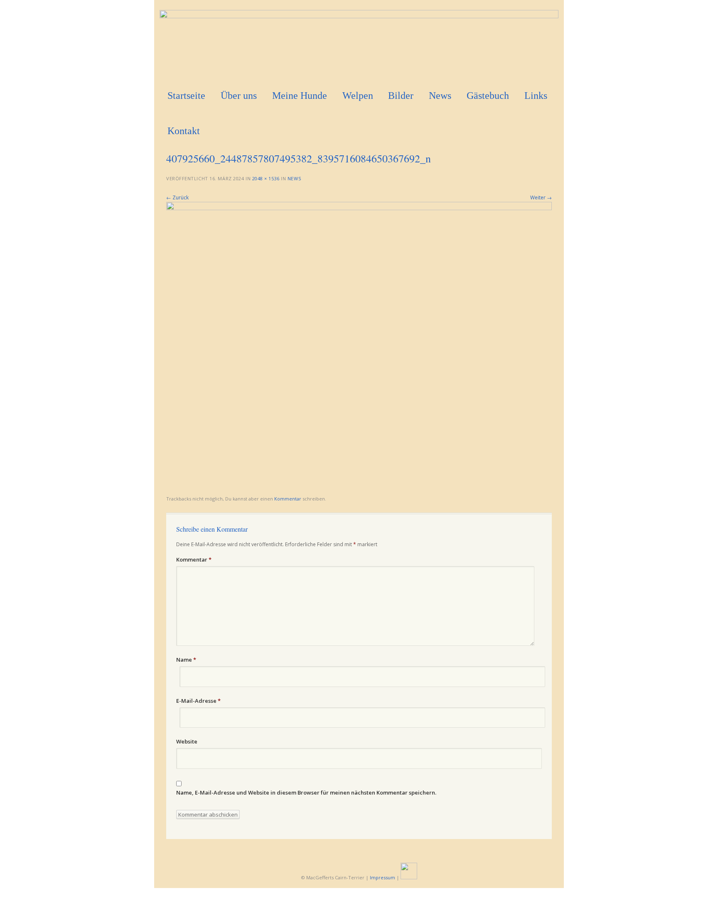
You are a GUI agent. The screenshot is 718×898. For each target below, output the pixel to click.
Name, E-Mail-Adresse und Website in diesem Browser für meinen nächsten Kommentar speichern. (306, 792)
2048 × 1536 (266, 178)
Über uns (239, 95)
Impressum (382, 877)
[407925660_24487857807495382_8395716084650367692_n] (359, 208)
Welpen (357, 95)
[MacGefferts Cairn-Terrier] (359, 15)
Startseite (186, 95)
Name (186, 659)
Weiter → (541, 197)
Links (535, 95)
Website (186, 741)
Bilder (400, 95)
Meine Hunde (299, 95)
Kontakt (183, 130)
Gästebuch (488, 95)
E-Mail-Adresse (198, 700)
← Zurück (177, 197)
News (440, 95)
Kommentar (287, 499)
